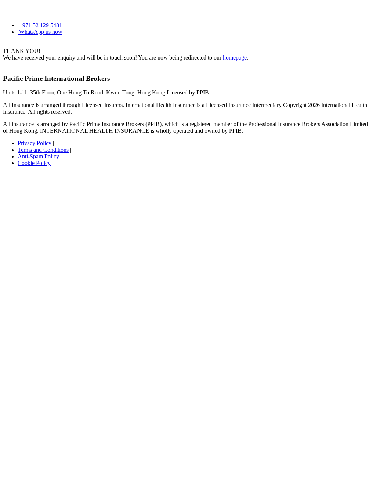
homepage (235, 57)
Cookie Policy (34, 163)
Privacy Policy (34, 143)
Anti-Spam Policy (38, 156)
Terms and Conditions (43, 150)
